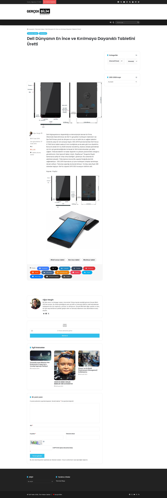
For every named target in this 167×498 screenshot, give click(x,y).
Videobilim (43, 33)
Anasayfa (31, 29)
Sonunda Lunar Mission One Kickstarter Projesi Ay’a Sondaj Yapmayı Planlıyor (39, 364)
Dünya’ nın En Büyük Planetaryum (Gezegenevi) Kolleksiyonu (87, 370)
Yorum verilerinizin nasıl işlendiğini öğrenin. (75, 460)
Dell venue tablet (58, 260)
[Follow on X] (41, 133)
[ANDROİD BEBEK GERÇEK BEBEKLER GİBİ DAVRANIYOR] (64, 365)
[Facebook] (46, 313)
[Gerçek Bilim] (38, 12)
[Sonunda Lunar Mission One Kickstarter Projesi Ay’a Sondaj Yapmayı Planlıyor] (40, 356)
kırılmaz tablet (89, 260)
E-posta (33, 433)
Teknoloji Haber (39, 29)
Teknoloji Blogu (60, 481)
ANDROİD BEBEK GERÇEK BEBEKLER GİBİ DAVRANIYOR (63, 383)
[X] (48, 313)
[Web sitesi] (44, 313)
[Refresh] (44, 441)
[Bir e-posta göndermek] (30, 135)
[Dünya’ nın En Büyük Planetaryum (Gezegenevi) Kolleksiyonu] (89, 358)
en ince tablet (74, 260)
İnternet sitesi (70, 433)
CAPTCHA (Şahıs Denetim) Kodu (63, 448)
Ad (31, 425)
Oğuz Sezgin (37, 133)
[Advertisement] (65, 64)
